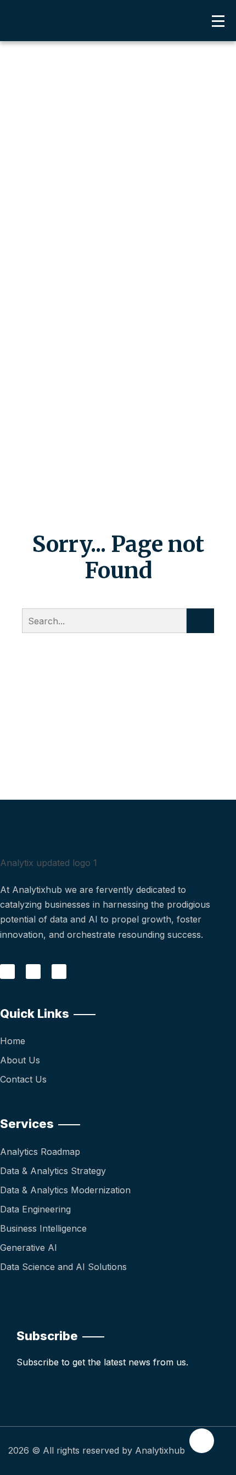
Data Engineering (35, 1209)
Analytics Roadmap (40, 1151)
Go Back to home (118, 683)
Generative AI (28, 1247)
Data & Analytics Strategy (53, 1170)
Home (12, 1040)
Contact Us (23, 1079)
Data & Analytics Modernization (65, 1189)
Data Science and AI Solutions (63, 1266)
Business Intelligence (43, 1228)
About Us (20, 1060)
